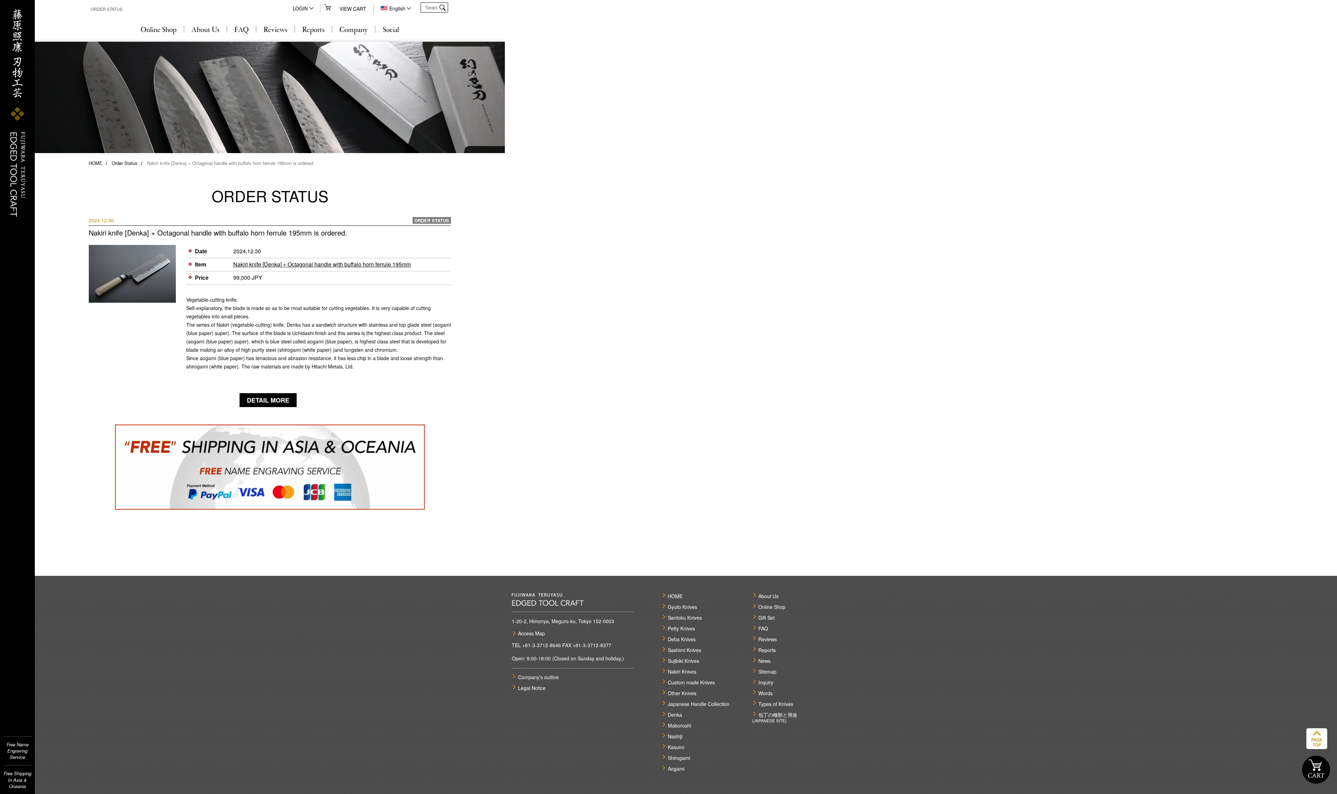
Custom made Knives (691, 682)
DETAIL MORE (268, 400)
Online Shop (159, 30)
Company (353, 30)
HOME (95, 163)
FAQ (241, 30)
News (764, 660)
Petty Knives (681, 628)
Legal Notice (532, 687)
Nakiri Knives (682, 671)
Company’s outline (538, 677)
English (397, 8)
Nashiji (675, 736)
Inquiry (765, 682)
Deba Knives (682, 639)
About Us (205, 30)
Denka (675, 714)
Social (391, 30)
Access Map (531, 633)
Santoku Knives (685, 617)
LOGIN (300, 8)
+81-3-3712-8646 (541, 645)
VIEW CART (352, 8)
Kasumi (676, 747)
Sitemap (767, 671)
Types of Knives (775, 703)
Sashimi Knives (684, 649)
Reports (313, 30)
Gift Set (766, 617)
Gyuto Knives (682, 606)
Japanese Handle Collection (698, 703)
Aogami (676, 768)
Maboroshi (679, 725)
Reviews (275, 30)
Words (765, 693)
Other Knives (682, 693)
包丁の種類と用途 (777, 714)
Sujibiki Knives (683, 660)
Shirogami (679, 757)
